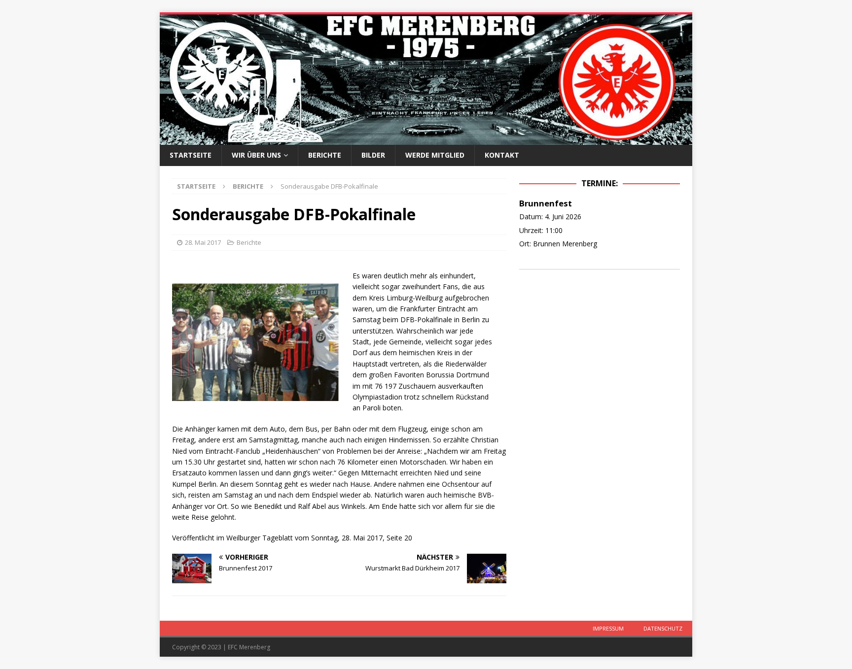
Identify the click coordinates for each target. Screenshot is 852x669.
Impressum (608, 628)
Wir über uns (256, 155)
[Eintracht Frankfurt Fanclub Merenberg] (426, 139)
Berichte (324, 155)
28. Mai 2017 (203, 242)
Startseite (191, 155)
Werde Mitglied (434, 155)
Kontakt (502, 155)
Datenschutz (662, 628)
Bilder (373, 155)
